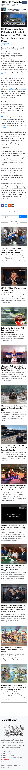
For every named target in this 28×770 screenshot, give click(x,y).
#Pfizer (9, 202)
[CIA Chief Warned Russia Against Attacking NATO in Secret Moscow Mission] (14, 276)
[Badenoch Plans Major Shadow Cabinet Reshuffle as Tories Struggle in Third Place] (14, 554)
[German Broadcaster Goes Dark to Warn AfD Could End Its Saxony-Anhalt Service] (14, 514)
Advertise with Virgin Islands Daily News (11, 757)
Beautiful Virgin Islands (14, 2)
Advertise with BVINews (7, 755)
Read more (4, 749)
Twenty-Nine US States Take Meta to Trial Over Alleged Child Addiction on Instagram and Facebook (16, 9)
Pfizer (3, 74)
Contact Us (16, 765)
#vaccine (3, 202)
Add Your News (5, 759)
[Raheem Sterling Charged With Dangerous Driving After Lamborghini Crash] (14, 316)
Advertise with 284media (7, 751)
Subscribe (23, 217)
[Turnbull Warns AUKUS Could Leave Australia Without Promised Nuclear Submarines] (14, 434)
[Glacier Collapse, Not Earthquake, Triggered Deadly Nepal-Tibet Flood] (14, 394)
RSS (4, 761)
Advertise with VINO (6, 753)
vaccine (23, 89)
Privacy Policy (5, 767)
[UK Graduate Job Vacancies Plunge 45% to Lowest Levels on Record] (14, 635)
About (20, 765)
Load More (14, 707)
